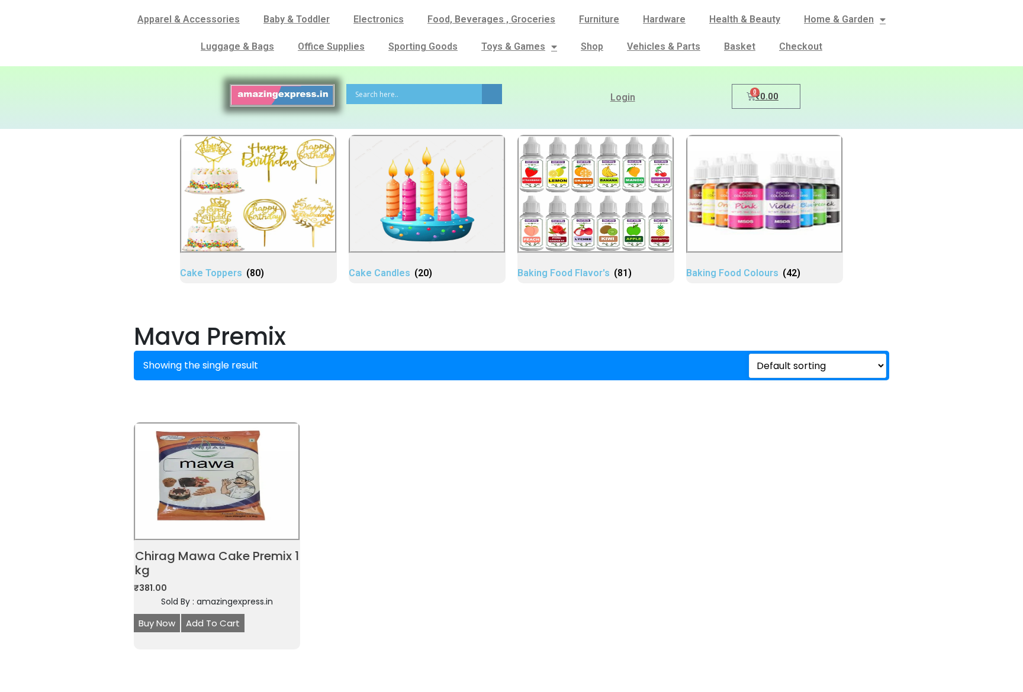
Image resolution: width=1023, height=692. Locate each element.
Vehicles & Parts (663, 46)
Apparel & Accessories (188, 19)
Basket (739, 46)
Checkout (800, 46)
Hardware (664, 19)
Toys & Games (513, 46)
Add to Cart (213, 623)
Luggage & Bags (237, 46)
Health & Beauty (744, 19)
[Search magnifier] (492, 94)
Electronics (378, 19)
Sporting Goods (423, 46)
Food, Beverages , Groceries (491, 19)
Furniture (599, 19)
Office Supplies (331, 46)
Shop (592, 46)
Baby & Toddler (296, 19)
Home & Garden (839, 19)
